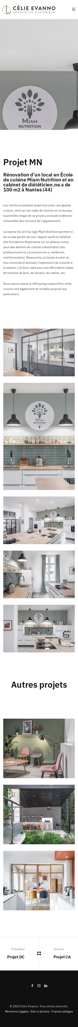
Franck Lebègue (62, 1011)
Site (33, 1011)
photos (44, 1011)
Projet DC (15, 956)
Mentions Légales (17, 1011)
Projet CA (62, 956)
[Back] (39, 953)
